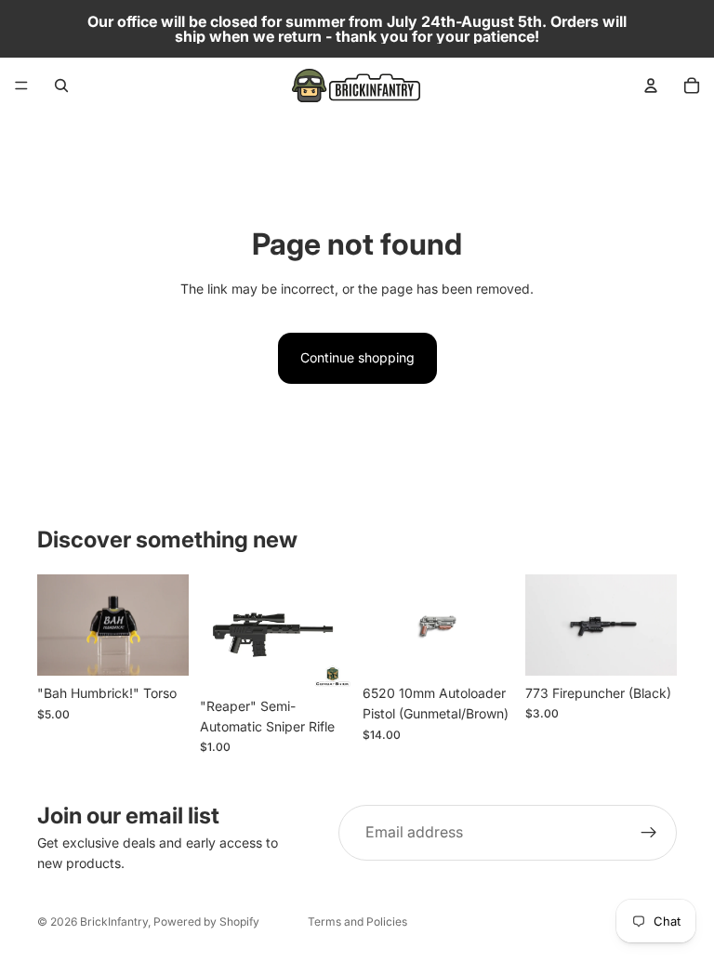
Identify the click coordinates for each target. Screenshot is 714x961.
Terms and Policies (357, 921)
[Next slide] (493, 625)
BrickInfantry (114, 921)
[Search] (61, 85)
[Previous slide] (383, 625)
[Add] (160, 647)
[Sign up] (648, 832)
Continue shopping (357, 357)
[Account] (650, 85)
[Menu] (21, 85)
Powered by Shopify (206, 921)
